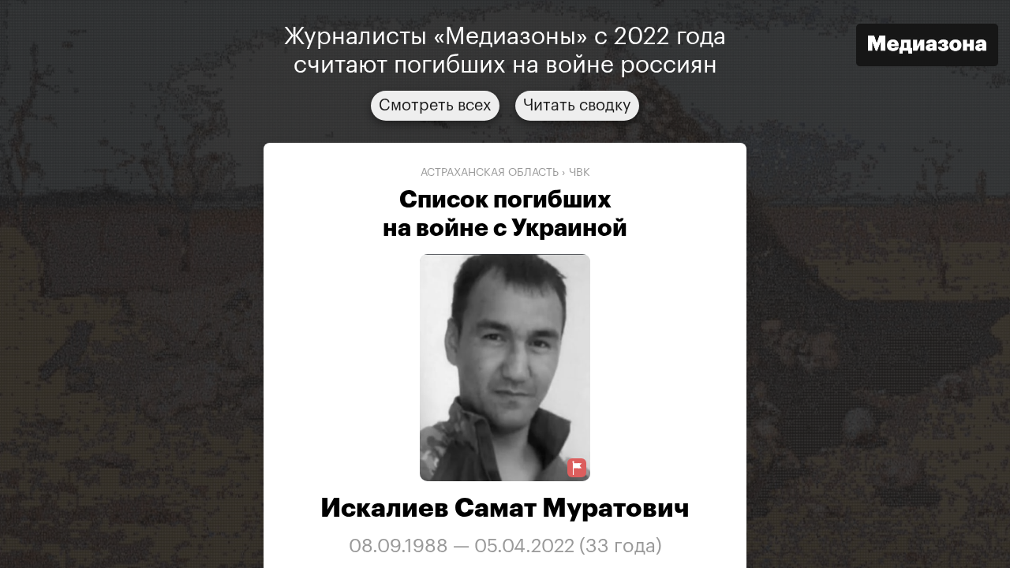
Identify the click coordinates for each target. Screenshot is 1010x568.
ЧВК (579, 172)
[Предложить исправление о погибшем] (576, 468)
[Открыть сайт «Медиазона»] (927, 47)
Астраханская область (490, 172)
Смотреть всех (435, 106)
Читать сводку (577, 106)
